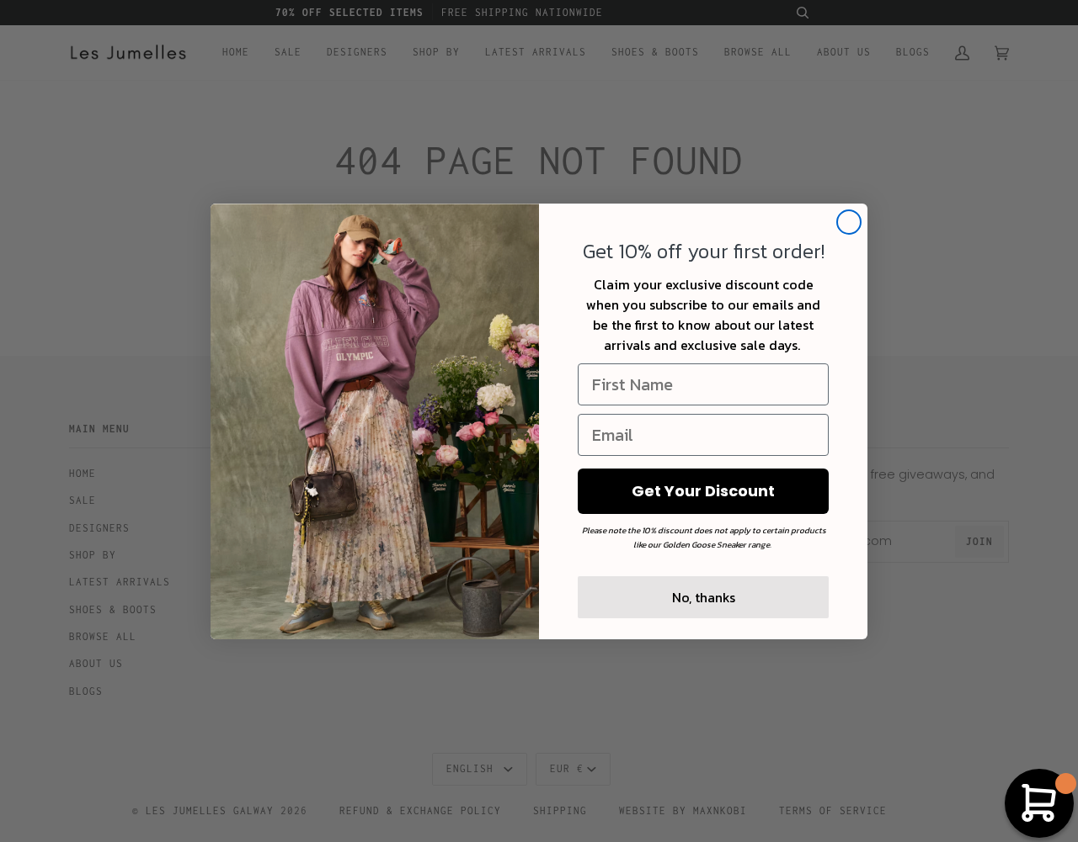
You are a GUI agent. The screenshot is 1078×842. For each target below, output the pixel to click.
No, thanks (703, 597)
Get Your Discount (703, 490)
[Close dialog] (849, 222)
